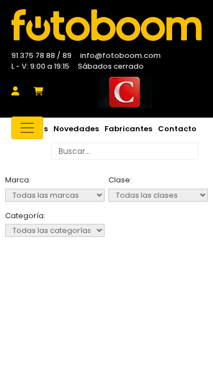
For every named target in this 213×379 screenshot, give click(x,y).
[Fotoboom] (106, 25)
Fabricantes (128, 128)
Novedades (76, 128)
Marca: (18, 179)
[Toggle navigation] (27, 127)
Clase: (120, 179)
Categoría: (25, 215)
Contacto (177, 128)
